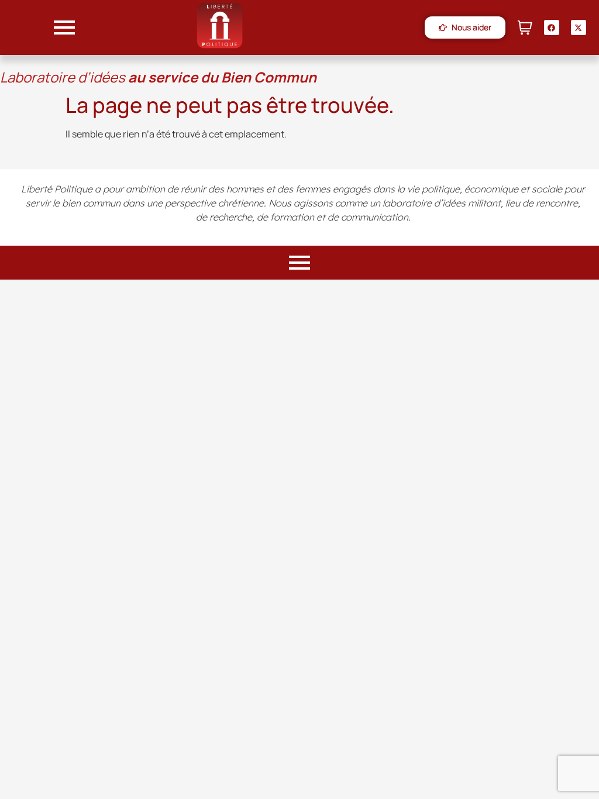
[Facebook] (551, 27)
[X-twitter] (578, 27)
